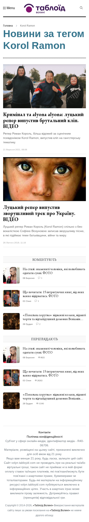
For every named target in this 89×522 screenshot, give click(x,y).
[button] (9, 8)
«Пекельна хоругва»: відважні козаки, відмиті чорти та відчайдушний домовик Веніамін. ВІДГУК (54, 319)
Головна (8, 25)
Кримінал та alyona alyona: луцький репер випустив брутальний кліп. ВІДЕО (43, 120)
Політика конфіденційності (45, 436)
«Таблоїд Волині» (43, 505)
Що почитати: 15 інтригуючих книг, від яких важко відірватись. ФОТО (53, 294)
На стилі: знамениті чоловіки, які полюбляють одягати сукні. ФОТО (54, 271)
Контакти (44, 432)
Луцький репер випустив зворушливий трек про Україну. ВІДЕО (39, 213)
